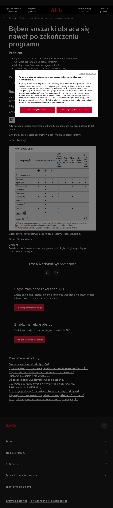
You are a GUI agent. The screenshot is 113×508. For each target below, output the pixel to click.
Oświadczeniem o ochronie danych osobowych (46, 102)
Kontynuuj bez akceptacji (87, 74)
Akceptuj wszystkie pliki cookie (74, 110)
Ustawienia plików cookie (37, 110)
